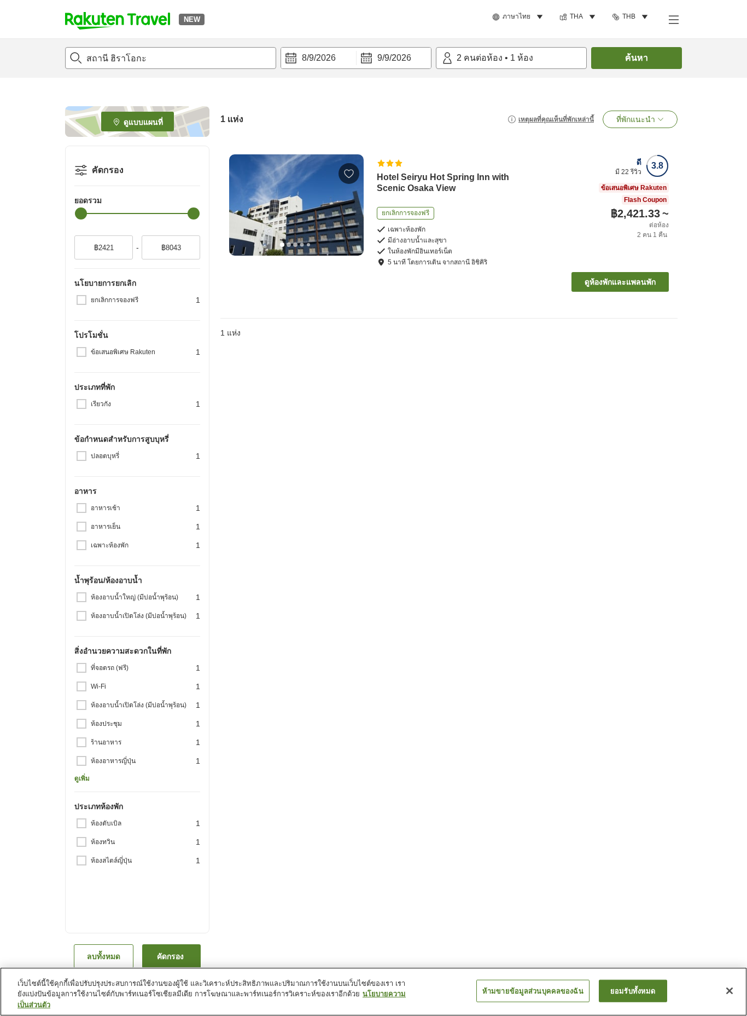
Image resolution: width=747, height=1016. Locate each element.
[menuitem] (519, 17)
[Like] (349, 173)
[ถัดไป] (351, 204)
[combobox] (170, 58)
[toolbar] (356, 58)
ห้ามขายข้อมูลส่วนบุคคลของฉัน (532, 990)
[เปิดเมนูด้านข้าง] (673, 19)
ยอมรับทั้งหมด (632, 990)
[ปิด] (729, 991)
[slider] (81, 213)
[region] (373, 991)
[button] (117, 19)
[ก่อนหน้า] (241, 204)
